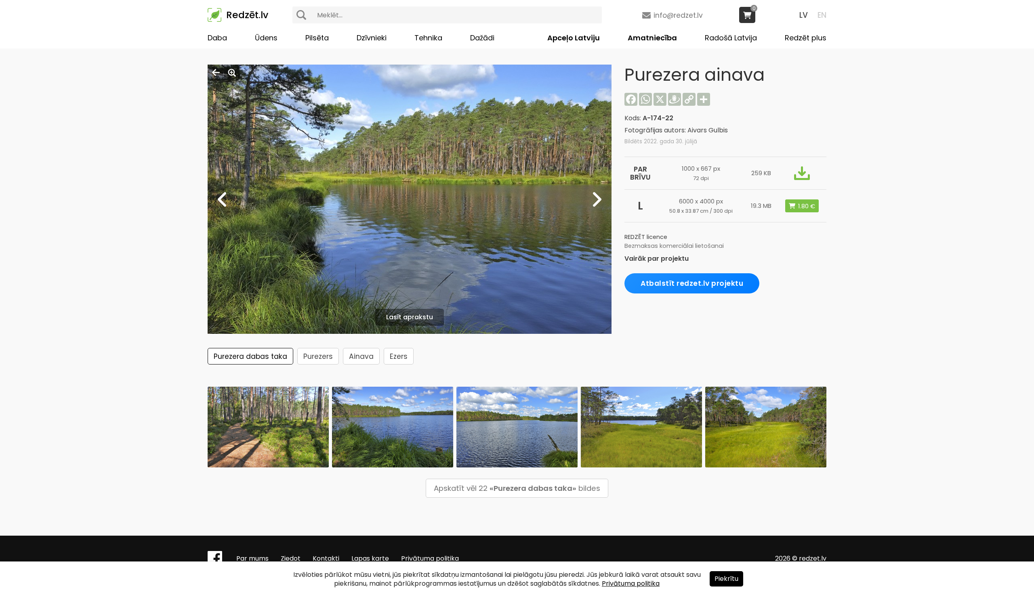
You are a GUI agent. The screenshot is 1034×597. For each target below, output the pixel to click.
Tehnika (428, 38)
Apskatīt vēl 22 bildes (517, 488)
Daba (217, 38)
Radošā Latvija (731, 38)
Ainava (361, 356)
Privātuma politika (430, 558)
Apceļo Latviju (573, 38)
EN (822, 15)
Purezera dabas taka (250, 356)
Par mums (252, 558)
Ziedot (291, 558)
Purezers (318, 356)
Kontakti (326, 558)
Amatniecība (652, 38)
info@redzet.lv (678, 15)
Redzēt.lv (247, 14)
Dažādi (482, 38)
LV (803, 15)
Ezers (399, 356)
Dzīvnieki (372, 38)
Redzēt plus (805, 38)
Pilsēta (317, 38)
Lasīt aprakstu (409, 317)
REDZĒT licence (645, 237)
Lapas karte (370, 558)
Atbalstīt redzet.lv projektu (692, 283)
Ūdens (266, 38)
